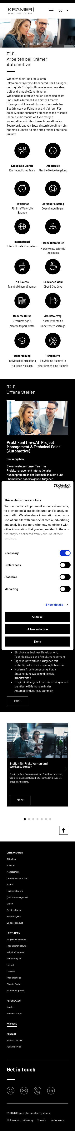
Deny (37, 641)
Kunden (10, 1007)
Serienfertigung (14, 958)
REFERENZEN (14, 1000)
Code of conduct (15, 922)
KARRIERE (12, 1023)
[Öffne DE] (67, 10)
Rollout (10, 964)
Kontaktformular (15, 1040)
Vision (10, 903)
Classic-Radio (14, 984)
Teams (10, 884)
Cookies (41, 1120)
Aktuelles (11, 859)
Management (13, 871)
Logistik (11, 971)
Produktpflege (14, 977)
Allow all (37, 616)
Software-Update (15, 990)
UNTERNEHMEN (15, 852)
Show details (54, 604)
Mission (10, 865)
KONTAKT (11, 1033)
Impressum (57, 1120)
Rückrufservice (14, 1046)
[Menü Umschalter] (51, 11)
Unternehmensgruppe (17, 878)
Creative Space (14, 910)
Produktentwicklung (16, 945)
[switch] (65, 565)
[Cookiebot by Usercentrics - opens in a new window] (54, 486)
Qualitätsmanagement (17, 897)
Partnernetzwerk (15, 890)
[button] (9, 768)
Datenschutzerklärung (20, 1120)
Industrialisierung (15, 952)
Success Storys (14, 1013)
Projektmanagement (17, 939)
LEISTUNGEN (13, 933)
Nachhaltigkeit (14, 916)
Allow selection (37, 629)
